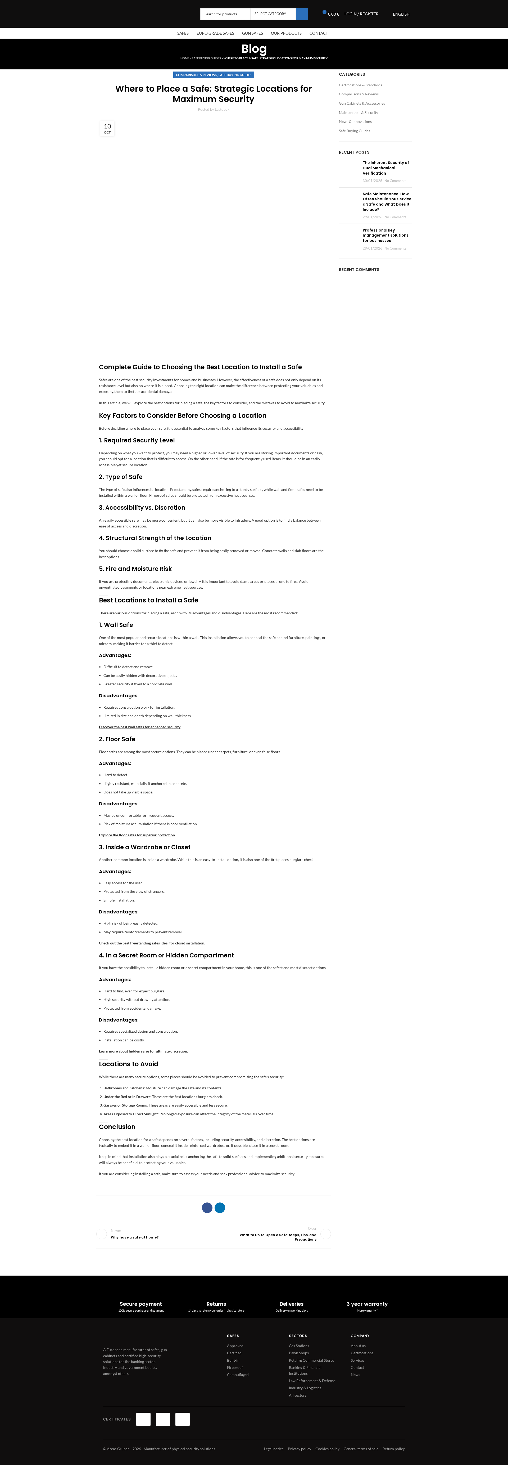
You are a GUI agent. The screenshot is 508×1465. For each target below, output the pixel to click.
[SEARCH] (302, 14)
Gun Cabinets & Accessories (362, 103)
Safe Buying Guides (206, 58)
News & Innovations (355, 121)
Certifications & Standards (360, 85)
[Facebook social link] (207, 1207)
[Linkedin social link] (220, 1207)
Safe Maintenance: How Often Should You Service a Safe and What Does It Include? (387, 201)
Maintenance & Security (358, 112)
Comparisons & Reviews (196, 75)
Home (184, 58)
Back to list (213, 1234)
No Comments (395, 181)
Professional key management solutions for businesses (386, 235)
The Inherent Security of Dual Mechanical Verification (386, 168)
